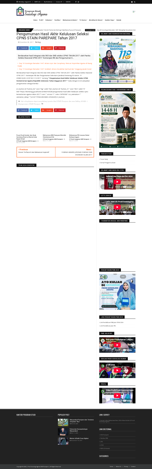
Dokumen (48, 20)
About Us (118, 466)
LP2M (102, 445)
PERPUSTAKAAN (105, 448)
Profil (41, 20)
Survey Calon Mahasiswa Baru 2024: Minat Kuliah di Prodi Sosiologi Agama (117, 421)
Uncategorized (61, 30)
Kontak (119, 20)
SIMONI (68, 2)
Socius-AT (59, 2)
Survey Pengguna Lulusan (107, 163)
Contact (133, 466)
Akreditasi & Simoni (95, 20)
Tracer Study (104, 159)
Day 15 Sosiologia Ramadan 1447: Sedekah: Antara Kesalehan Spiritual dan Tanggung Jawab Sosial (55, 69)
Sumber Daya (109, 20)
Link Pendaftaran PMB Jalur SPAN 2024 (111, 322)
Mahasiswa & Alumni (70, 20)
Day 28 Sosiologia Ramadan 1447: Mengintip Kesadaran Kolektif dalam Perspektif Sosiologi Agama (100, 30)
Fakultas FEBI (104, 438)
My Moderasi (48, 2)
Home (35, 20)
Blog (39, 42)
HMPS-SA (37, 2)
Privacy (126, 466)
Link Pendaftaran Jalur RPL (108, 326)
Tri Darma (83, 20)
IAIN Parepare (104, 435)
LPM (101, 442)
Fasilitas (57, 20)
